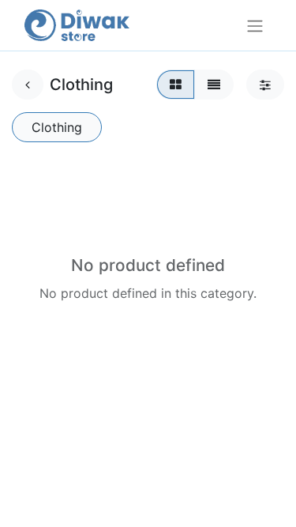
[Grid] (175, 85)
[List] (214, 85)
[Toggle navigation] (255, 25)
